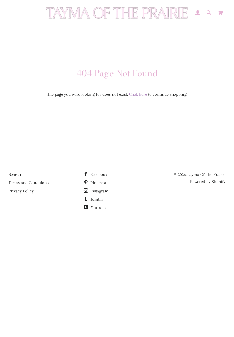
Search (15, 174)
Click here (138, 94)
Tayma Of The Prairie (206, 174)
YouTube (98, 207)
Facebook (98, 174)
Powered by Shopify (207, 181)
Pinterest (97, 182)
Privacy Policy (21, 191)
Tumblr (96, 199)
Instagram (98, 191)
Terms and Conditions (29, 182)
